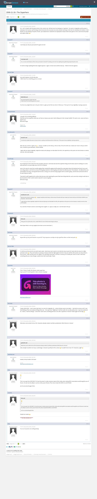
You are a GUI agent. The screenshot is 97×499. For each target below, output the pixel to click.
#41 (87, 23)
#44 (87, 72)
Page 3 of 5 (12, 16)
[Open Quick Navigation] (89, 6)
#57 (87, 354)
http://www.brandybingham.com (26, 364)
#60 (87, 423)
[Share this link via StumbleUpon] (14, 446)
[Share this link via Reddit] (12, 446)
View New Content (83, 6)
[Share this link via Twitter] (6, 446)
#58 (87, 370)
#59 (87, 392)
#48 (87, 158)
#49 (87, 189)
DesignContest (11, 2)
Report (86, 36)
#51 (87, 232)
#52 (87, 246)
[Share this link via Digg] (9, 446)
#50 (87, 213)
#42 (87, 39)
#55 (87, 318)
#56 (87, 337)
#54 (87, 303)
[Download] (20, 446)
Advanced (72, 6)
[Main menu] (95, 2)
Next (24, 16)
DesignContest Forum (18, 454)
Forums (9, 6)
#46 (87, 111)
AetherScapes (23, 126)
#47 (87, 132)
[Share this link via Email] (16, 446)
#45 (87, 91)
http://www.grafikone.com (25, 297)
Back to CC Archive (87, 443)
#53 (87, 265)
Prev (8, 16)
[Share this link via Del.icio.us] (11, 446)
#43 (87, 53)
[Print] (18, 446)
